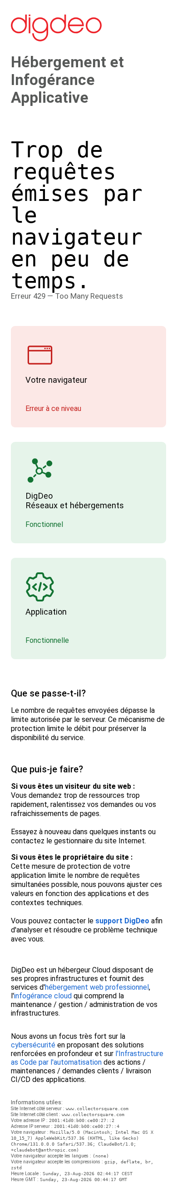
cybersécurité (33, 1045)
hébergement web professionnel (97, 987)
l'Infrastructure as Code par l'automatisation (87, 1058)
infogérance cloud (43, 996)
